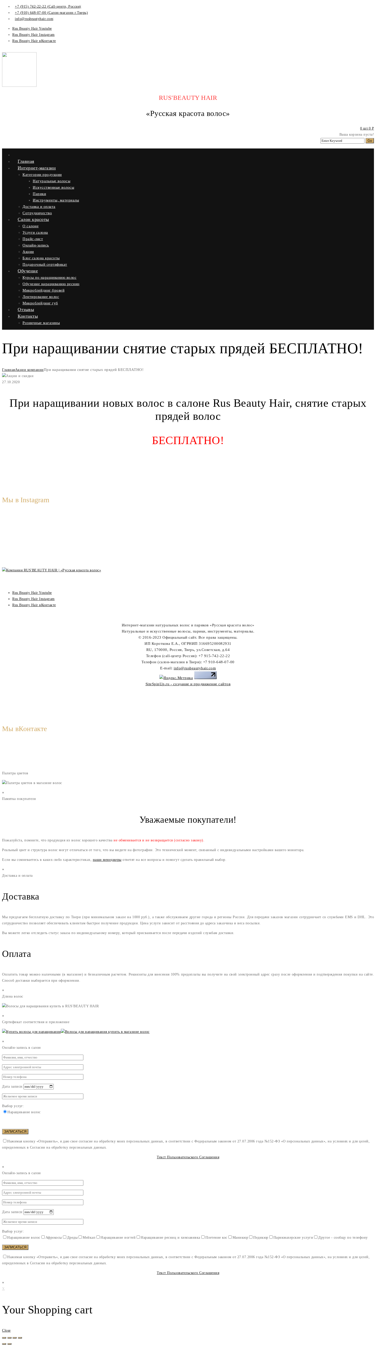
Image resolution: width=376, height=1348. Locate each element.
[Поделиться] (9, 1338)
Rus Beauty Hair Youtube (32, 28)
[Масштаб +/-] (20, 1338)
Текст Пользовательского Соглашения (188, 1157)
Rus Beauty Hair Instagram (33, 35)
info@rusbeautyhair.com (195, 668)
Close (6, 1330)
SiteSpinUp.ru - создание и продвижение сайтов (188, 684)
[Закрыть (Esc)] (4, 1338)
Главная (8, 370)
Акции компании (29, 370)
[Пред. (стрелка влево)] (4, 1344)
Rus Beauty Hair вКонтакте (34, 41)
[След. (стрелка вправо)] (9, 1344)
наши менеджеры (107, 860)
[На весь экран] (15, 1338)
